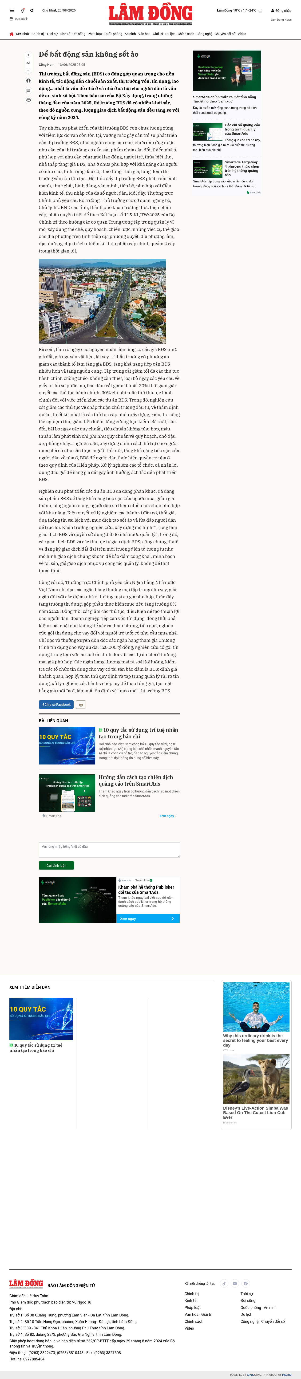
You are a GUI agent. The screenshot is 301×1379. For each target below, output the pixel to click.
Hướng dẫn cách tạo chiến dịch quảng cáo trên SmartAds (136, 780)
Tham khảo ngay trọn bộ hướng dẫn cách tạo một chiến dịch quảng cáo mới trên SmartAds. (139, 793)
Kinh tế (65, 34)
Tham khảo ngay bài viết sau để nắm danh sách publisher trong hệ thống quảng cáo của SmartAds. (146, 901)
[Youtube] (235, 1283)
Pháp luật (95, 34)
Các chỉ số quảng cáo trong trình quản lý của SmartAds (242, 129)
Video (242, 34)
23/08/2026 (59, 10)
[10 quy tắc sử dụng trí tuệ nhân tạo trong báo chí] (67, 745)
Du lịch (170, 34)
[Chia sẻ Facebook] (28, 80)
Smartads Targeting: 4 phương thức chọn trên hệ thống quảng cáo (242, 168)
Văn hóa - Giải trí (150, 34)
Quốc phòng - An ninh (120, 34)
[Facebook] (246, 1283)
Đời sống (78, 34)
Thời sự (52, 34)
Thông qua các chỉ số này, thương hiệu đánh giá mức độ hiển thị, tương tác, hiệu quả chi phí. (227, 145)
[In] (81, 704)
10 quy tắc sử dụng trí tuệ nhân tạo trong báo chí (138, 733)
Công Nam (46, 64)
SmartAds (53, 816)
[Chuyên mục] (12, 10)
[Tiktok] (224, 1283)
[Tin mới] (22, 10)
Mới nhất (22, 34)
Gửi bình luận (56, 865)
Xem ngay (166, 816)
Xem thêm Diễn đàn (30, 987)
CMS (254, 1374)
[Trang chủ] (12, 33)
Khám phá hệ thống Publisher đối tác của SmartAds (146, 889)
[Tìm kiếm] (32, 10)
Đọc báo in (21, 18)
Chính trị (38, 34)
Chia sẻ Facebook (58, 704)
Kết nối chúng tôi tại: (200, 1283)
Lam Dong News (281, 19)
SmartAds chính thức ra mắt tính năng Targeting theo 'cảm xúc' (224, 99)
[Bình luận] (28, 90)
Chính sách (186, 34)
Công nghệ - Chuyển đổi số (216, 34)
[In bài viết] (28, 100)
